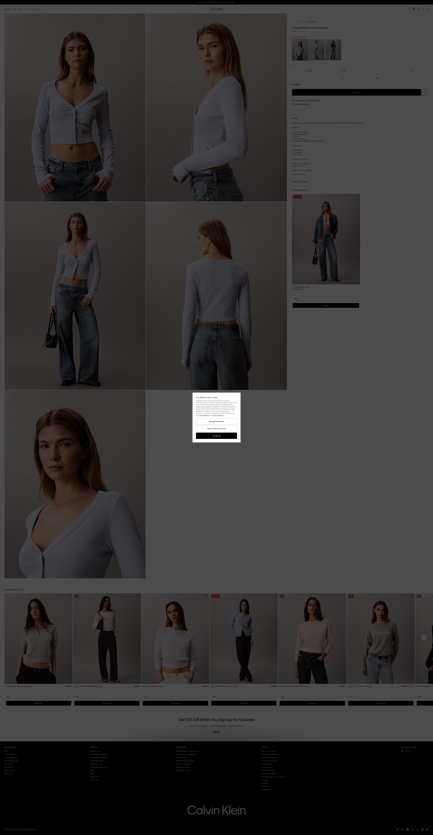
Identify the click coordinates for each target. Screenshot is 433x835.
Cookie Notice (203, 415)
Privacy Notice (218, 415)
